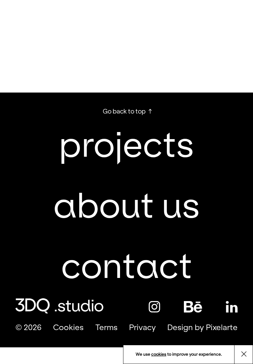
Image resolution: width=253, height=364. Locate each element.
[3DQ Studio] (55, 17)
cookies (158, 354)
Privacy (142, 327)
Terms (106, 327)
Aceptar (247, 355)
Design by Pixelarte (202, 327)
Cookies (68, 327)
